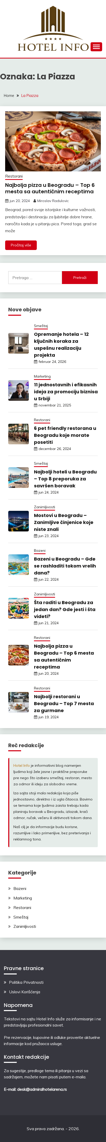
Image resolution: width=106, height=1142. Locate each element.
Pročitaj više (21, 245)
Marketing (42, 376)
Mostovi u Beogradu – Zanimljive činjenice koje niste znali (63, 522)
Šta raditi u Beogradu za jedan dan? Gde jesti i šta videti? (64, 609)
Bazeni (40, 550)
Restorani (14, 176)
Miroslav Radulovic (53, 200)
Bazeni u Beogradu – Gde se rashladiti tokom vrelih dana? (65, 566)
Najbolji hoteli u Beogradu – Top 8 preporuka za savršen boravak (65, 479)
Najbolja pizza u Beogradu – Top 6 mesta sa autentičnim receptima (50, 188)
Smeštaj (41, 325)
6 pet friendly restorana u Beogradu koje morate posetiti (65, 435)
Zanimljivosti (44, 507)
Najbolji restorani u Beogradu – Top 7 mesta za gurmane (64, 703)
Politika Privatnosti (26, 982)
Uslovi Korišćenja (24, 991)
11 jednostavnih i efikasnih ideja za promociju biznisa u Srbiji (66, 391)
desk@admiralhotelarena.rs (42, 1089)
